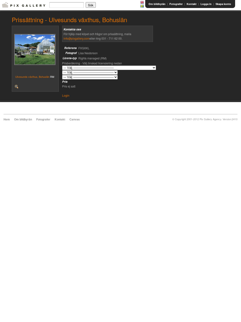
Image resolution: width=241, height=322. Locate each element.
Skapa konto (223, 4)
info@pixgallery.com (76, 38)
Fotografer (176, 4)
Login (65, 95)
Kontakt (192, 4)
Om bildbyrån (157, 4)
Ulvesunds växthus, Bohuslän (32, 76)
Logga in (206, 4)
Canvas (74, 119)
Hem (7, 119)
